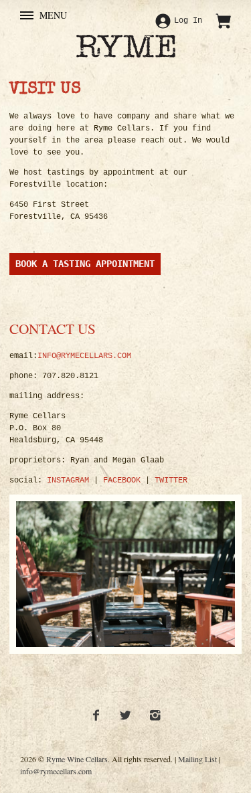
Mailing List (197, 759)
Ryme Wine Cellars (77, 759)
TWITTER (171, 480)
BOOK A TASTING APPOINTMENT (85, 263)
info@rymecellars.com (56, 771)
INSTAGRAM (68, 480)
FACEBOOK (122, 480)
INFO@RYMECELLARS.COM (84, 356)
